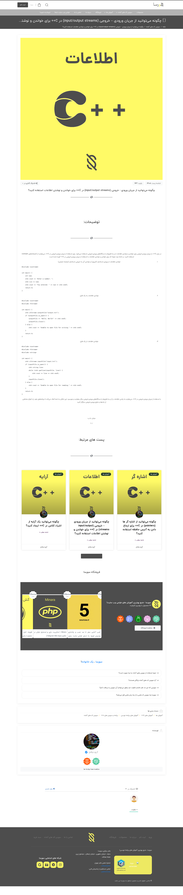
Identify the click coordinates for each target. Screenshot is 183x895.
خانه (164, 27)
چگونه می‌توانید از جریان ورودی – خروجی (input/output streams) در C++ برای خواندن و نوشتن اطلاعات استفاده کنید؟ (91, 527)
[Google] (40, 865)
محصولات (140, 12)
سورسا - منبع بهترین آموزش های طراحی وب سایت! (129, 602)
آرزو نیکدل (93, 752)
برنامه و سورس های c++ (109, 715)
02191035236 (105, 866)
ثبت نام (22, 5)
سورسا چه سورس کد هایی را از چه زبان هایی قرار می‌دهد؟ (136, 695)
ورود (31, 5)
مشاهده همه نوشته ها (91, 769)
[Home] (91, 837)
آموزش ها (109, 12)
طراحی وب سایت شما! (62, 12)
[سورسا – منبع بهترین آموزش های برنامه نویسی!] (159, 5)
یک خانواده (87, 662)
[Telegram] (53, 865)
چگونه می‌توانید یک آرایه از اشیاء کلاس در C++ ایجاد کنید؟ (43, 524)
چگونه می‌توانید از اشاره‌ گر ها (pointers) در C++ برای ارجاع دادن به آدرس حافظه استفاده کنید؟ (139, 527)
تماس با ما (77, 12)
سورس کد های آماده (125, 12)
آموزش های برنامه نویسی (129, 715)
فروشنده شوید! (45, 12)
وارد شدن (49, 789)
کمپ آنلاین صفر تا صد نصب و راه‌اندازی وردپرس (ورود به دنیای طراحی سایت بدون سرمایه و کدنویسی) (84, 636)
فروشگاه (98, 12)
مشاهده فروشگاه (147, 628)
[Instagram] (60, 865)
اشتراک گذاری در (29, 183)
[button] (91, 556)
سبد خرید (37, 837)
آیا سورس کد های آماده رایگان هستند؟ (142, 680)
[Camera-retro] (46, 865)
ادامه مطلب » (139, 540)
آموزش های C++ (147, 715)
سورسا (99, 662)
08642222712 (105, 872)
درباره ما (88, 12)
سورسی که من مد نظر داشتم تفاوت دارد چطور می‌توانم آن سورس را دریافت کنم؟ (127, 688)
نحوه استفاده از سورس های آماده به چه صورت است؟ (137, 673)
